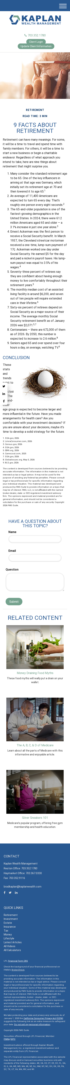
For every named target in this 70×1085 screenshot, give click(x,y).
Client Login (36, 41)
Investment (11, 918)
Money (8, 934)
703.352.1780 (37, 35)
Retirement (11, 915)
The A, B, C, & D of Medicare (35, 745)
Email (12, 551)
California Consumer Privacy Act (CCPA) (43, 1018)
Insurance (10, 926)
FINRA (7, 1039)
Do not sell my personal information (32, 1024)
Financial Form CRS (18, 961)
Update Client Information (36, 46)
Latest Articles (13, 942)
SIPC (12, 1039)
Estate (8, 922)
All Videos (9, 946)
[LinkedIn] (3, 393)
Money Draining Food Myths (35, 673)
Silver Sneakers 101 (35, 818)
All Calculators (12, 950)
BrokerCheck (18, 970)
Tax (6, 930)
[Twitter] (3, 386)
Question (12, 569)
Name (12, 532)
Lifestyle (9, 938)
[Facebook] (3, 401)
